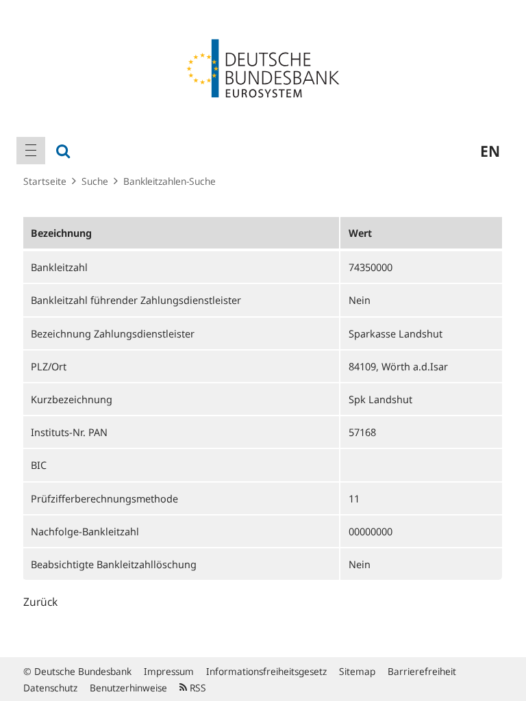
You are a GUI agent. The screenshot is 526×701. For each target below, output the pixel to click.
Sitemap (357, 671)
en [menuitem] (490, 150)
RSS (196, 687)
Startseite (44, 181)
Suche (95, 181)
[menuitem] (30, 150)
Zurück (40, 601)
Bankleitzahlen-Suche (169, 181)
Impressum (169, 671)
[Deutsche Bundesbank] (263, 67)
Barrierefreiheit (422, 671)
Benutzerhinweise (128, 687)
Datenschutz (50, 687)
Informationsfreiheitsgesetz (266, 671)
